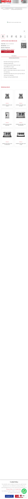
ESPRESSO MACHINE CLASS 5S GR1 (7, 105)
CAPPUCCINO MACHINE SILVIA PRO (7, 125)
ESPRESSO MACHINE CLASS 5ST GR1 (21, 105)
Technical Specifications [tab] (14, 58)
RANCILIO (7, 47)
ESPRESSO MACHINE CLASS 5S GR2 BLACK (7, 144)
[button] (21, 1)
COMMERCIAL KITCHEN (9, 8)
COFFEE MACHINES (18, 8)
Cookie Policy (18, 489)
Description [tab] (14, 55)
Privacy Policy (9, 489)
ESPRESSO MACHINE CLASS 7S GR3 (21, 144)
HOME (2, 8)
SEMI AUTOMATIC (6, 9)
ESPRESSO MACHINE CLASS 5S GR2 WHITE (21, 125)
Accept (8, 496)
